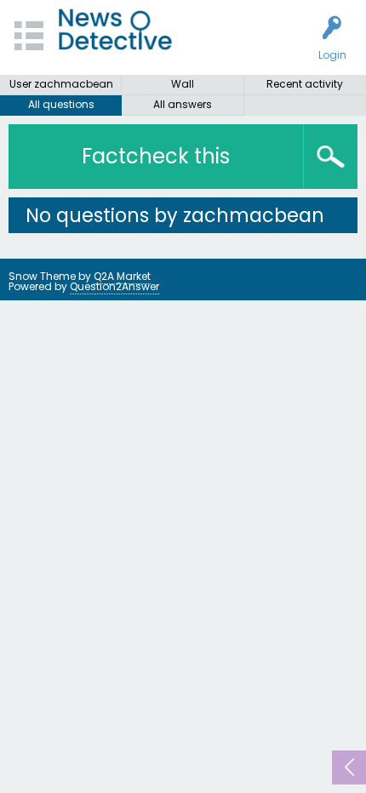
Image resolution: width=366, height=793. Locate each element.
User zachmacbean (61, 84)
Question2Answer (114, 286)
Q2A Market (122, 276)
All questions (61, 104)
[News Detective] (115, 29)
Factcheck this (156, 156)
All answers (182, 104)
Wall (182, 84)
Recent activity (304, 84)
